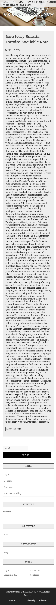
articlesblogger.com (31, 592)
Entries (35, 570)
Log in (6, 474)
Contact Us (14, 600)
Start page (8, 487)
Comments (10, 575)
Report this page (13, 429)
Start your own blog (12, 493)
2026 (6, 534)
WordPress (34, 575)
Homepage (8, 481)
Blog (6, 552)
